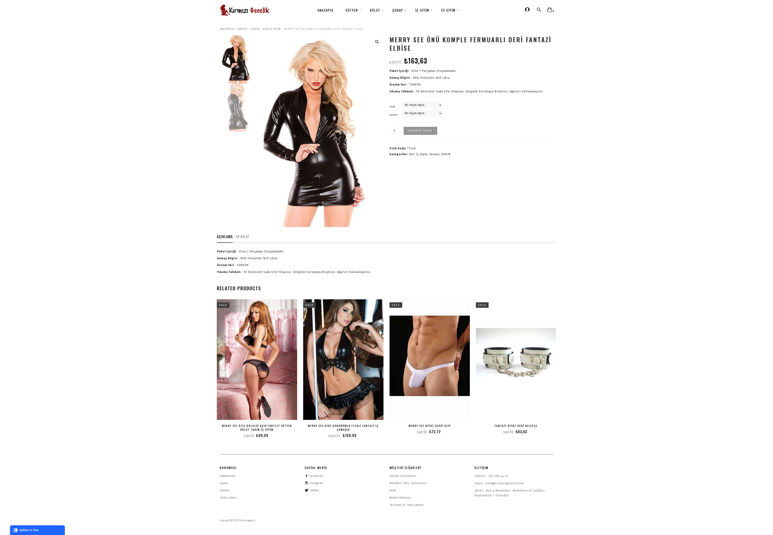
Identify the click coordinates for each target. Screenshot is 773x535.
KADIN (255, 28)
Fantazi (242, 28)
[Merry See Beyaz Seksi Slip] (430, 359)
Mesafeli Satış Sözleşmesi (408, 483)
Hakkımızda (227, 476)
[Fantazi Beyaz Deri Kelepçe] (516, 359)
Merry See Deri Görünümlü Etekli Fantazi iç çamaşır (343, 427)
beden (394, 114)
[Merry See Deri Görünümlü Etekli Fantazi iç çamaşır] (343, 359)
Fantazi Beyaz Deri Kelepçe (516, 425)
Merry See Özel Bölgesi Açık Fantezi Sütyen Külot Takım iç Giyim (257, 427)
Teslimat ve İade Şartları (407, 505)
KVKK (393, 490)
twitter (314, 490)
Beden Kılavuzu (400, 497)
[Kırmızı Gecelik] (245, 10)
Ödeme (225, 490)
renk (392, 106)
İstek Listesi (228, 497)
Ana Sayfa (227, 28)
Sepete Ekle (420, 130)
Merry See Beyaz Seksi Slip (430, 425)
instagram (316, 483)
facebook (316, 476)
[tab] (225, 238)
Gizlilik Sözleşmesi (403, 476)
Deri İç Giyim (271, 28)
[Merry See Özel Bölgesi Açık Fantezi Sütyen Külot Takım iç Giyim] (257, 359)
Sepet (224, 483)
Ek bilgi (242, 236)
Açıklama (225, 236)
